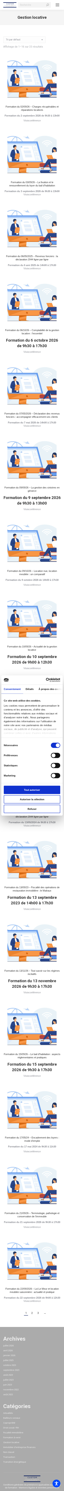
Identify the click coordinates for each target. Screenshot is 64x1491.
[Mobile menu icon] (57, 5)
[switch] (55, 755)
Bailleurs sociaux (11, 1417)
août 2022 (8, 1394)
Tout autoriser (32, 789)
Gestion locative (11, 1442)
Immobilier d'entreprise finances (19, 1447)
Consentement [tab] (12, 689)
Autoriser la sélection (32, 799)
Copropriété (9, 1422)
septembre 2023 (11, 1369)
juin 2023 (7, 1384)
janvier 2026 (9, 1355)
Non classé (8, 1452)
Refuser (32, 808)
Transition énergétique (14, 1461)
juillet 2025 (8, 1360)
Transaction (9, 1456)
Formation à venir (12, 1437)
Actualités (8, 1412)
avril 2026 (8, 1350)
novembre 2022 (11, 1389)
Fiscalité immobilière (13, 1432)
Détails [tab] (30, 689)
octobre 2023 (9, 1365)
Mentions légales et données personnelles (39, 1487)
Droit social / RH (11, 1427)
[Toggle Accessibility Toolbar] (56, 1483)
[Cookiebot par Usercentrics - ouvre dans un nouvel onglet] (46, 680)
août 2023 (8, 1374)
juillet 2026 (8, 1345)
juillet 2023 (8, 1379)
